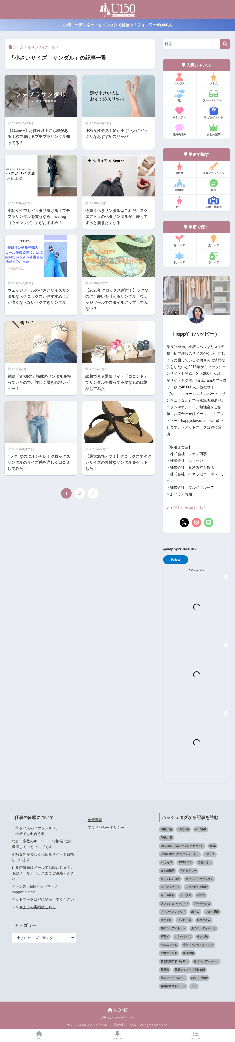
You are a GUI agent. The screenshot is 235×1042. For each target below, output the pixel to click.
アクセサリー (188, 870)
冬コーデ (213, 262)
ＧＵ (194, 986)
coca (212, 845)
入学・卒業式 (213, 207)
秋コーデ (179, 262)
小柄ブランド (169, 953)
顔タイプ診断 (199, 978)
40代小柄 (201, 829)
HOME (120, 1010)
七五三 (179, 207)
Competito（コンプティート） (180, 854)
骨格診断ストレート (173, 986)
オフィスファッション (199, 878)
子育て (165, 936)
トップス (179, 83)
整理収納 (188, 953)
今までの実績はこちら (37, 907)
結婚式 (179, 190)
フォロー (117, 1038)
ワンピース (184, 920)
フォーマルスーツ (214, 100)
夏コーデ (213, 245)
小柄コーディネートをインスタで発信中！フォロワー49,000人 (117, 25)
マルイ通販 (212, 911)
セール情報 (167, 895)
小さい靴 (202, 936)
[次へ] (93, 493)
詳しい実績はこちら (190, 508)
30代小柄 (183, 829)
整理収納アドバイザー (174, 961)
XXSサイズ (185, 862)
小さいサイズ (183, 936)
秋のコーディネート (173, 978)
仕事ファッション (214, 173)
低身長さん (204, 920)
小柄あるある (169, 944)
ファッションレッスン (174, 903)
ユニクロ (166, 920)
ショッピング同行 (197, 887)
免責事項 (95, 820)
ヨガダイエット (213, 117)
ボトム (214, 83)
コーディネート (170, 887)
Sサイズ (210, 854)
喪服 (213, 190)
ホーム (39, 1038)
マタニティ (179, 117)
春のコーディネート (206, 961)
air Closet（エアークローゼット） (182, 845)
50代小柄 (166, 837)
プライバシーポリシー (106, 827)
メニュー (195, 1038)
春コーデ (179, 245)
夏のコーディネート (203, 928)
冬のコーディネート (173, 928)
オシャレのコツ (170, 878)
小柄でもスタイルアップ (198, 944)
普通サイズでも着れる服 (190, 969)
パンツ (201, 895)
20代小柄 (166, 829)
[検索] (225, 44)
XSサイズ (167, 862)
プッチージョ (202, 903)
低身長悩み (179, 134)
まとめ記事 (214, 134)
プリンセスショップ (173, 911)
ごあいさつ (205, 862)
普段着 (179, 173)
